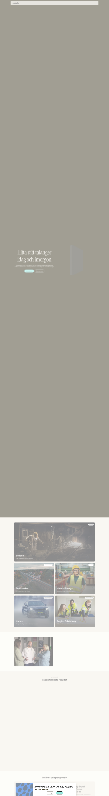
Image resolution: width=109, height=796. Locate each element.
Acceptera (59, 793)
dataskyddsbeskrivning (42, 789)
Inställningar (50, 793)
